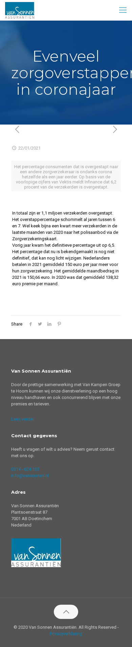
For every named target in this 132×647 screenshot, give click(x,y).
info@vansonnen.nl (30, 475)
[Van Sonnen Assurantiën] (19, 10)
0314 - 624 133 (25, 469)
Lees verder (22, 419)
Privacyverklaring (66, 633)
